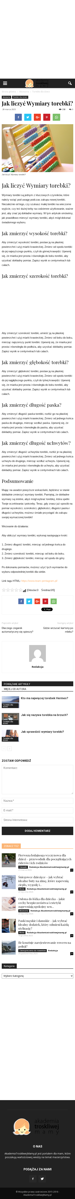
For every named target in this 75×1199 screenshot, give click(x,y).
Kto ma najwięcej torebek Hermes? (44, 698)
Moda (21, 889)
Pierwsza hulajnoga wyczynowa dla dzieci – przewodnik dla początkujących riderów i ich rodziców (45, 859)
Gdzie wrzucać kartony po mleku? (58, 629)
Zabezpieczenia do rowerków (32, 950)
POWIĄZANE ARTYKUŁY (17, 684)
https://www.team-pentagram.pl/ (39, 580)
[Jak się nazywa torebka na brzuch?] (10, 719)
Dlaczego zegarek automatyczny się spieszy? (17, 629)
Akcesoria (6, 97)
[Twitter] (42, 1178)
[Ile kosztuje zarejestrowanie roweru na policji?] (9, 948)
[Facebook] (32, 1178)
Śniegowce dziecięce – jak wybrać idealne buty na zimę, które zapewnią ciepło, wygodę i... (43, 881)
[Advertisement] (37, 39)
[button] (70, 83)
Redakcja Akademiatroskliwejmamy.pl (49, 867)
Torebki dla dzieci (20, 97)
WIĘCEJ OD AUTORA (15, 689)
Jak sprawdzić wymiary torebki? (42, 731)
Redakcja (37, 666)
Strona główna (9, 91)
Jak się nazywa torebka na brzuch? (44, 715)
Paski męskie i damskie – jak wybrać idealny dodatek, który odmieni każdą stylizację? (43, 924)
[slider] (12, 590)
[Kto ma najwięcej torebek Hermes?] (10, 702)
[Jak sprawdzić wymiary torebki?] (10, 736)
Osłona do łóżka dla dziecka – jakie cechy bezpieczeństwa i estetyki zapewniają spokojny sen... (41, 902)
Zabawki (23, 867)
